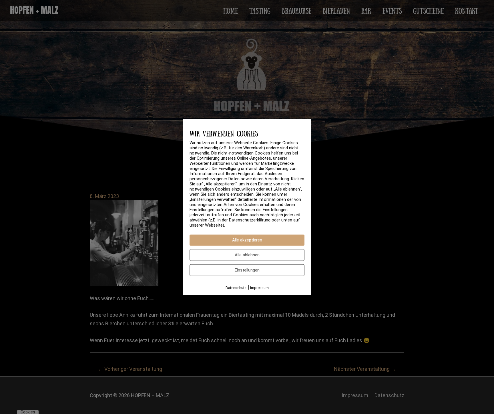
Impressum (259, 287)
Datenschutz (236, 287)
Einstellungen (247, 269)
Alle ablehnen (247, 254)
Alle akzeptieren (247, 239)
